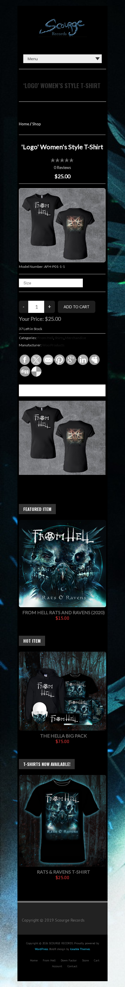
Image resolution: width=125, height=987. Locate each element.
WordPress (41, 949)
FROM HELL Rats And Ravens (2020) (63, 612)
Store (85, 960)
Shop (36, 124)
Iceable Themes (80, 949)
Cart (96, 960)
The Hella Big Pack (63, 735)
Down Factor (69, 960)
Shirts (59, 338)
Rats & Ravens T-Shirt (63, 871)
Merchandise (75, 338)
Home (24, 124)
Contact (72, 966)
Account (57, 966)
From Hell (45, 338)
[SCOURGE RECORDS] (62, 20)
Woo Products (53, 345)
